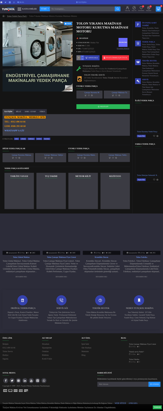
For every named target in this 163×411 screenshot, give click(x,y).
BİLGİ (18, 111)
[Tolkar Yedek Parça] (10, 390)
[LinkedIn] (24, 380)
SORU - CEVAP (30, 111)
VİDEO (42, 111)
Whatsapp (104, 107)
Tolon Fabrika (141, 257)
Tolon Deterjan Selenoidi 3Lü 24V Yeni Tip (148, 175)
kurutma (46, 139)
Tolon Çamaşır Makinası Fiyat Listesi (61, 257)
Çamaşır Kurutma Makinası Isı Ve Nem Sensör (93, 93)
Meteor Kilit (83, 176)
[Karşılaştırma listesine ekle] (92, 95)
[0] (158, 9)
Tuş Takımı (51, 176)
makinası (31, 139)
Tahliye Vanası (19, 176)
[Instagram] (18, 380)
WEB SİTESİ (120, 403)
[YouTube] (31, 380)
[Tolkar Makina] (16, 390)
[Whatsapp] (43, 380)
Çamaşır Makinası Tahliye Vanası (120, 93)
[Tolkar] (21, 390)
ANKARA (133, 403)
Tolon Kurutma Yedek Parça (147, 132)
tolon (16, 139)
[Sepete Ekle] (85, 95)
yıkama (23, 139)
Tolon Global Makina (21, 257)
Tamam (157, 407)
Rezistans (115, 176)
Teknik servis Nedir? (136, 352)
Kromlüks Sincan (101, 257)
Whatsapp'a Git (14, 130)
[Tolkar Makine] (26, 390)
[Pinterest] (37, 380)
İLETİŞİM (8, 111)
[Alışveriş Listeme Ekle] (89, 95)
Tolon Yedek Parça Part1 (17, 16)
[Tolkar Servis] (5, 390)
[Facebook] (5, 380)
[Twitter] (12, 380)
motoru (39, 139)
